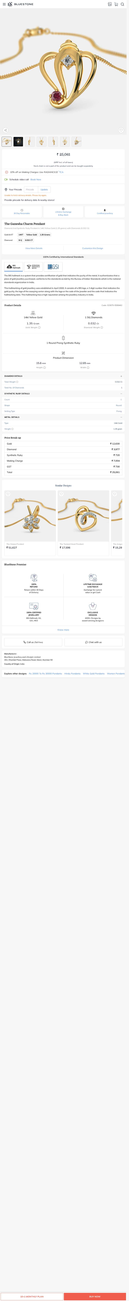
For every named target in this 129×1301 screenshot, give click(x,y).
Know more (63, 629)
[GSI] (53, 266)
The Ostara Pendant (15, 544)
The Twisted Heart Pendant (72, 544)
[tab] (7, 142)
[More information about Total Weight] (17, 382)
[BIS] (13, 266)
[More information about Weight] (12, 429)
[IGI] (33, 266)
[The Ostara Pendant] (30, 516)
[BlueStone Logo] (20, 4)
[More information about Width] (88, 367)
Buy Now (95, 1296)
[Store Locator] (110, 4)
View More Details (33, 248)
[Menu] (4, 4)
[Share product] (5, 130)
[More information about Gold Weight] (39, 327)
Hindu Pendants (72, 673)
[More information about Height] (44, 367)
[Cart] (116, 4)
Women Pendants (116, 673)
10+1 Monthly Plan (32, 1296)
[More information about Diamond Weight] (102, 327)
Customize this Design (92, 248)
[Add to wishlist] (121, 130)
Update (44, 189)
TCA (60, 172)
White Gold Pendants (94, 673)
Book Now (36, 179)
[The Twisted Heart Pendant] (83, 516)
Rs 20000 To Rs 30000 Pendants (45, 673)
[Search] (122, 4)
